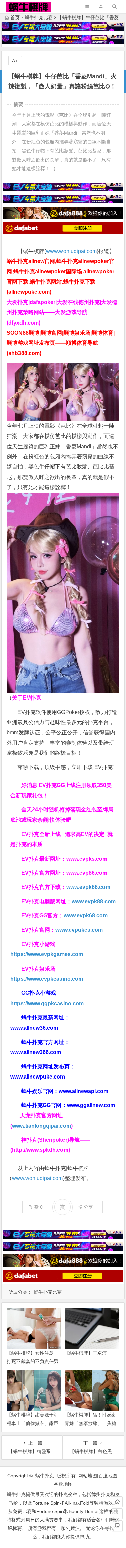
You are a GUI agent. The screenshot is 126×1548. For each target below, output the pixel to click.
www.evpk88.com (94, 901)
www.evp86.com (86, 873)
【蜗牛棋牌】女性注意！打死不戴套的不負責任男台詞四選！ (32, 1361)
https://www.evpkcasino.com (46, 979)
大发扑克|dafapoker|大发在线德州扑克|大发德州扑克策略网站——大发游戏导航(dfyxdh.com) (62, 312)
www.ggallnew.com (91, 1105)
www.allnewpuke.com (37, 1077)
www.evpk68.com (86, 915)
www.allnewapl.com (83, 1091)
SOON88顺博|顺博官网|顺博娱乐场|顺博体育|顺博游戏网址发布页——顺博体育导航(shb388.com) (61, 343)
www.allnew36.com (34, 1028)
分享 (88, 1207)
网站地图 (87, 1475)
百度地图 (107, 1475)
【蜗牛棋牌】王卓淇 (86, 1353)
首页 (15, 17)
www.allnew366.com (35, 1052)
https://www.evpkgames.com (46, 954)
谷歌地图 (63, 1484)
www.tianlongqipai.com (41, 1126)
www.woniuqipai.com (71, 251)
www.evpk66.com (88, 887)
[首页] (117, 1501)
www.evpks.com (86, 859)
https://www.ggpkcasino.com (47, 1003)
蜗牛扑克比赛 (39, 17)
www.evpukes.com (79, 930)
